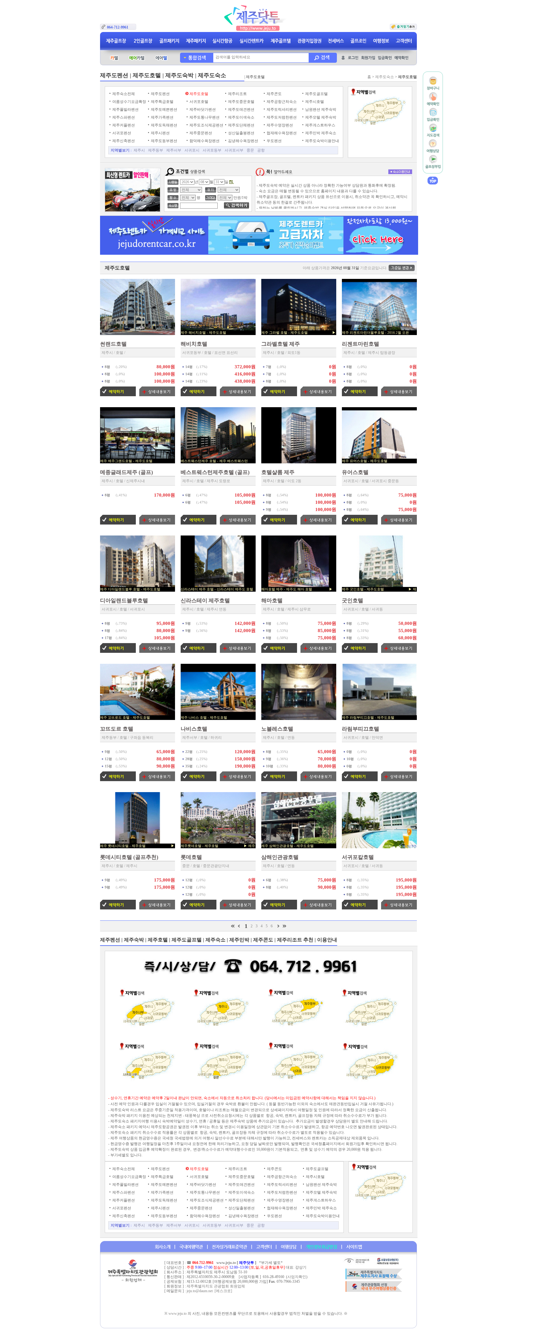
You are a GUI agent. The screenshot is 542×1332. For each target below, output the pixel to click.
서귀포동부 (212, 150)
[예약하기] (118, 395)
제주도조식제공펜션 (206, 125)
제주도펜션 (160, 94)
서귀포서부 (234, 150)
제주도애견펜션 (240, 109)
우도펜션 (274, 141)
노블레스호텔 (277, 729)
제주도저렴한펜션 (281, 117)
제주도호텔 (198, 94)
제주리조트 (237, 94)
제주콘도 (274, 94)
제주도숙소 (384, 77)
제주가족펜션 (161, 117)
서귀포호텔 (198, 101)
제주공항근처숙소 (281, 101)
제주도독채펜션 (163, 125)
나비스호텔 (194, 729)
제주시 (139, 150)
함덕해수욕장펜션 (204, 141)
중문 (250, 150)
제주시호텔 (314, 101)
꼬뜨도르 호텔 (116, 729)
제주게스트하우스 (319, 125)
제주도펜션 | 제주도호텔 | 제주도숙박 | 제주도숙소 (163, 75)
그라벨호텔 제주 (280, 344)
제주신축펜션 (123, 141)
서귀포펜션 (121, 133)
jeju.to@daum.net (200, 1291)
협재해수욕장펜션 (281, 133)
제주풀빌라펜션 (125, 109)
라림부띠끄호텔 (360, 729)
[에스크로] (223, 1291)
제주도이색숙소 (240, 117)
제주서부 (173, 150)
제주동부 (155, 150)
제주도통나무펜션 (204, 117)
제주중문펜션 (200, 133)
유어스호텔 (355, 472)
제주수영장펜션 (279, 125)
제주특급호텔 (161, 101)
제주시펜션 (160, 133)
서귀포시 (191, 150)
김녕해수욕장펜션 (242, 141)
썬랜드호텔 (113, 344)
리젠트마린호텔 (360, 344)
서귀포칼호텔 (358, 857)
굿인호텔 (352, 601)
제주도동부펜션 (163, 141)
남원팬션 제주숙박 (320, 109)
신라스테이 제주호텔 (205, 601)
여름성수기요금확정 (128, 101)
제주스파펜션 (123, 117)
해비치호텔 (194, 344)
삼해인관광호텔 (280, 857)
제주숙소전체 (123, 94)
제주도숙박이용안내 (321, 141)
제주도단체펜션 (240, 125)
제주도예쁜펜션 (163, 109)
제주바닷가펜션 (202, 109)
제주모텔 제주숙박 (320, 117)
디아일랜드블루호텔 (124, 601)
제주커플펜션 (123, 125)
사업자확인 (296, 1277)
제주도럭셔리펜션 (281, 109)
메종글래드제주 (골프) (126, 472)
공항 (261, 150)
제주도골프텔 (316, 94)
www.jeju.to (226, 1262)
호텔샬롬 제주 (278, 472)
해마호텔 (272, 601)
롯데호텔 (191, 857)
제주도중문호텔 (240, 101)
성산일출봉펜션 (240, 133)
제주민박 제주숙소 (320, 133)
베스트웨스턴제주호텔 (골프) (215, 472)
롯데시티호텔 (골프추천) (129, 857)
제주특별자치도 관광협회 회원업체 (216, 1286)
